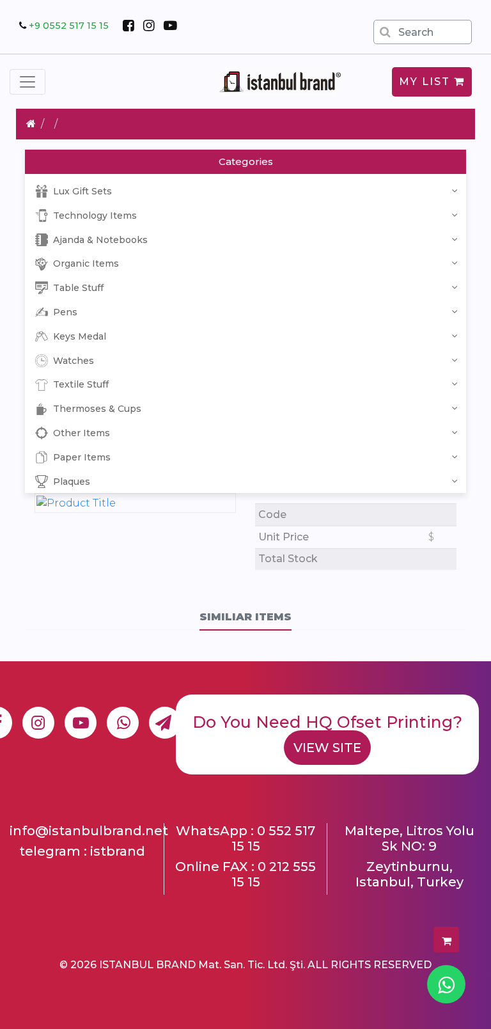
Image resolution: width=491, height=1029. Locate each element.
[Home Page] (31, 124)
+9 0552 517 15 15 (69, 25)
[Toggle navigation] (27, 82)
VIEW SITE (327, 747)
